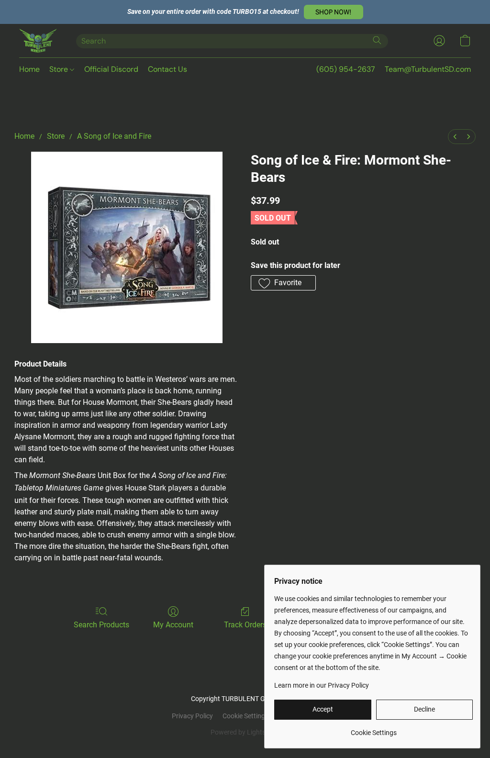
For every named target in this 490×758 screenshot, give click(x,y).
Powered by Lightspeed (245, 732)
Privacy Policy (192, 716)
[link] (373, 729)
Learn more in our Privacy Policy (321, 685)
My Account (173, 624)
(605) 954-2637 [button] (345, 69)
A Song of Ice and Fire (114, 136)
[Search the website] (377, 40)
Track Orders (245, 624)
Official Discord (111, 69)
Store (59, 69)
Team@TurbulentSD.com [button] (428, 69)
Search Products (101, 624)
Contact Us (167, 69)
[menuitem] (455, 137)
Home (29, 69)
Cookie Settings (245, 716)
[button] (333, 12)
